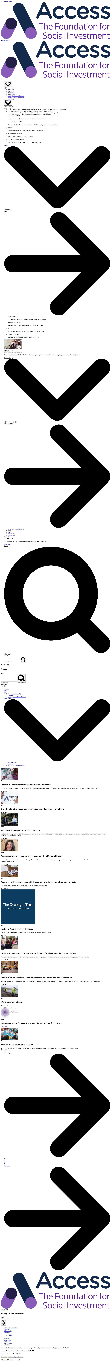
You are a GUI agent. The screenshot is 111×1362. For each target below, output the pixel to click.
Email (3, 1317)
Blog (9, 532)
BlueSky (10, 1335)
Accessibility (7, 1338)
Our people (11, 91)
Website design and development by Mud (12, 1357)
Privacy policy (8, 1331)
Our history (11, 99)
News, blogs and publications (16, 529)
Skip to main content (6, 1)
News (9, 530)
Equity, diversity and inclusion (16, 96)
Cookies (7, 1345)
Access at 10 (11, 535)
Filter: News (4, 684)
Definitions (7, 1332)
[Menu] (9, 40)
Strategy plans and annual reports (17, 697)
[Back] (5, 88)
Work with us (8, 1343)
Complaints (7, 1341)
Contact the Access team (11, 1327)
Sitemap (6, 1329)
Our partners (11, 92)
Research (10, 695)
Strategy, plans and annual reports (17, 97)
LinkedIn (10, 1334)
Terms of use (7, 1340)
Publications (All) (16, 694)
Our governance (12, 94)
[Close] (1, 79)
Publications (11, 533)
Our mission (11, 89)
